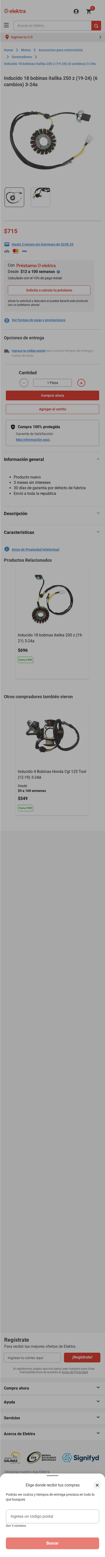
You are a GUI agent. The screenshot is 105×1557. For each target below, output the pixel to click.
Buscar (52, 1543)
